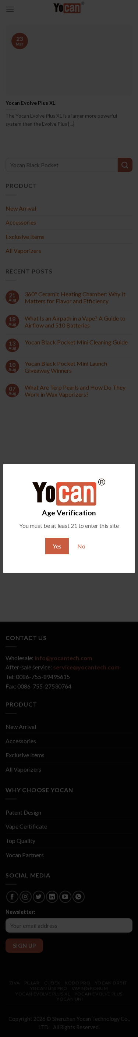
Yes (57, 546)
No (81, 546)
